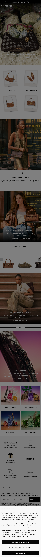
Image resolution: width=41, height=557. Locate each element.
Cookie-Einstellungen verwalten (20, 548)
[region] (20, 531)
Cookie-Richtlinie (22, 536)
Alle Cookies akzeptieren (20, 542)
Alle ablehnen (20, 553)
